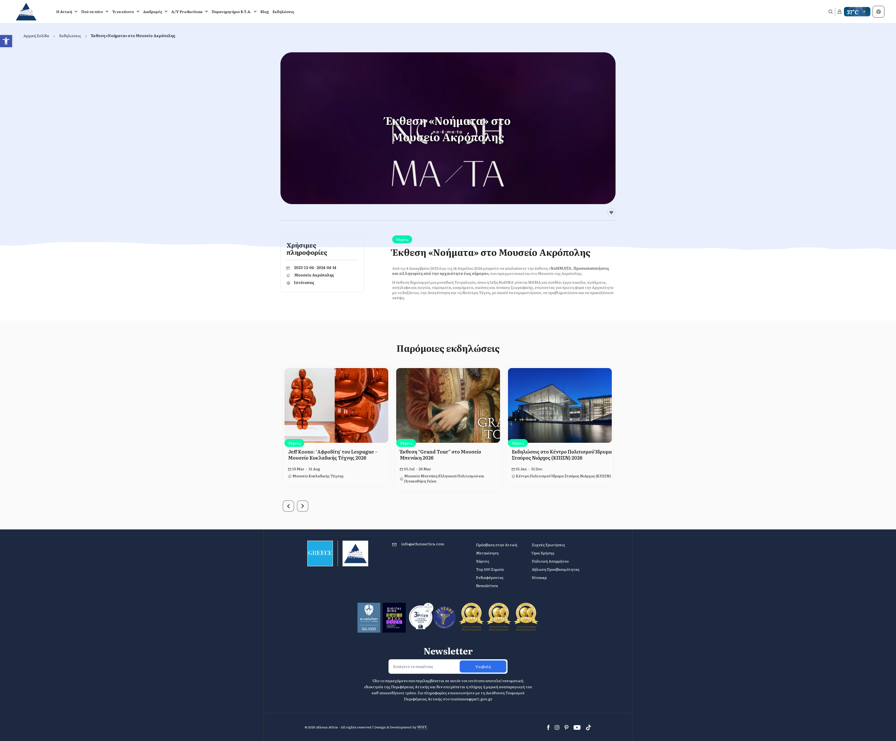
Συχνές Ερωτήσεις (548, 544)
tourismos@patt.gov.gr (471, 699)
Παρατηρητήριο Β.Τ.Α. (231, 11)
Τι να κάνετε (123, 11)
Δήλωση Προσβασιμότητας (556, 569)
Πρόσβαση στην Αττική (496, 544)
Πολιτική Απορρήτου (550, 561)
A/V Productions (187, 11)
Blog (264, 11)
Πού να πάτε (92, 11)
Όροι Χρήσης (543, 553)
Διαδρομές (152, 11)
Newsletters (487, 585)
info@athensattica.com (422, 543)
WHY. (422, 727)
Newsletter (448, 651)
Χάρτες (482, 561)
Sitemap (539, 577)
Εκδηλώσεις (283, 11)
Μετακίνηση (487, 553)
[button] (6, 41)
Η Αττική (64, 11)
